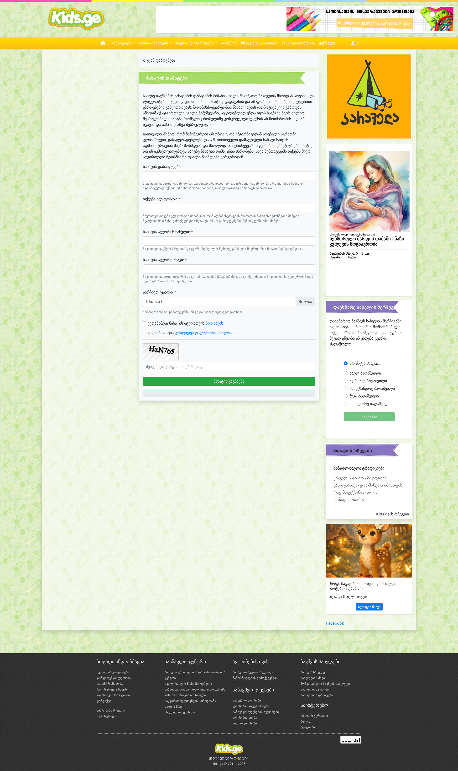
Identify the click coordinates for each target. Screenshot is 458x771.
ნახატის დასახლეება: (162, 166)
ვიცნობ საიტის (191, 332)
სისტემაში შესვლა (111, 710)
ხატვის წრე (173, 706)
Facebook (335, 623)
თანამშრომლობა (110, 683)
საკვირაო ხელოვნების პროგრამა (190, 701)
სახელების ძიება (314, 678)
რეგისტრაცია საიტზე (113, 689)
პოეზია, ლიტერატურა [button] (194, 43)
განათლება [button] (122, 43)
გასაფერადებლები (298, 43)
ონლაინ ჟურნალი (314, 715)
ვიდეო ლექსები (245, 723)
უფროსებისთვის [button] (154, 43)
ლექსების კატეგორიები (251, 706)
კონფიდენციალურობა (114, 678)
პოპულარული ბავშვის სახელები (326, 683)
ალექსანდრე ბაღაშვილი (372, 388)
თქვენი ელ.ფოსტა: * (161, 199)
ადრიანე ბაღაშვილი (368, 380)
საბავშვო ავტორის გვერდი (253, 672)
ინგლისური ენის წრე (181, 712)
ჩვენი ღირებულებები (113, 672)
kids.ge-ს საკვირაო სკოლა (185, 695)
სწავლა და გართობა (259, 43)
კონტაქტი (104, 701)
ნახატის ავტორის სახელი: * (168, 231)
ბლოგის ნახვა (369, 607)
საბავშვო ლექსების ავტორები (256, 712)
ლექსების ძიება (245, 717)
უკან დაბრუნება (160, 60)
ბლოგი (306, 721)
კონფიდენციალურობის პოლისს (204, 332)
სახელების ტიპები (315, 689)
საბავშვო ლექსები (247, 700)
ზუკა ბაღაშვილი (364, 396)
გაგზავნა (369, 416)
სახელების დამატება (317, 695)
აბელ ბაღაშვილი (365, 373)
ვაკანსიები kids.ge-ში (113, 695)
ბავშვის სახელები (314, 672)
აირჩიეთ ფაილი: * (160, 292)
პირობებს (214, 323)
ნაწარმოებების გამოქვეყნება (255, 678)
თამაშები (229, 43)
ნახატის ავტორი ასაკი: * (165, 259)
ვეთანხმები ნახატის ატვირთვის (185, 323)
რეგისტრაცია (107, 716)
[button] (354, 43)
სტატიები (308, 727)
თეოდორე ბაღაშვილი (369, 403)
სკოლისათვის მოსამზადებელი (188, 683)
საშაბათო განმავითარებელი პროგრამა (195, 689)
